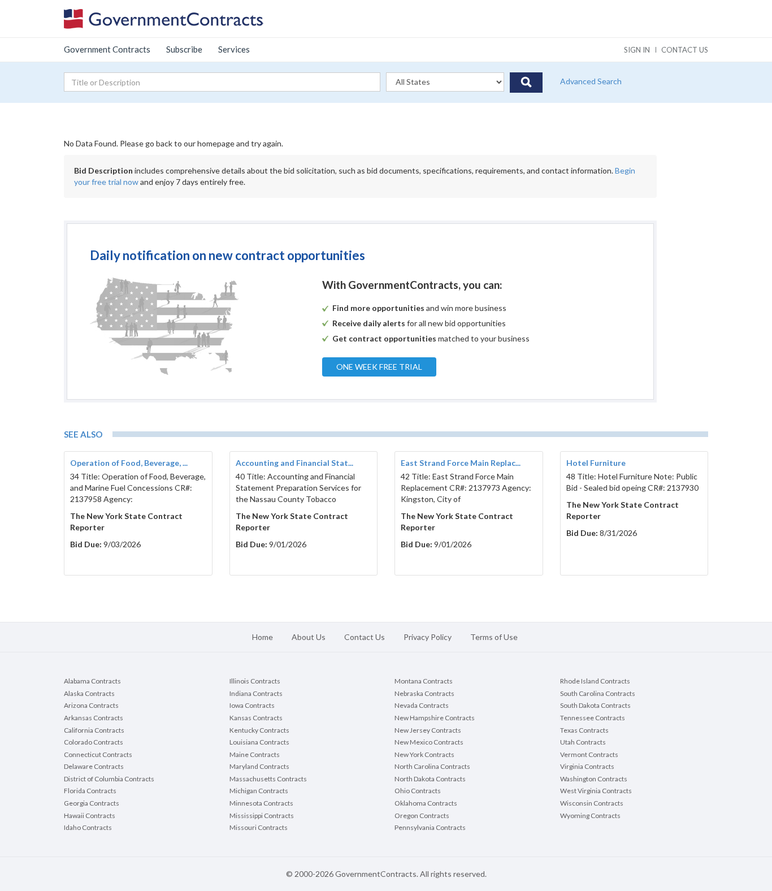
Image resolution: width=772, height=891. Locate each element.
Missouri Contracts (258, 827)
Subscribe (184, 49)
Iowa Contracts (252, 705)
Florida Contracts (90, 790)
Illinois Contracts (254, 681)
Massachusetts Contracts (268, 779)
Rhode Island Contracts (595, 681)
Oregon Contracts (421, 815)
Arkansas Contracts (93, 717)
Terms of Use (494, 637)
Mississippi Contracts (261, 815)
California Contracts (94, 730)
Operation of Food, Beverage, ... (129, 463)
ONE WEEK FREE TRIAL (379, 366)
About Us (309, 637)
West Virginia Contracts (596, 790)
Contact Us (364, 637)
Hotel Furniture (596, 463)
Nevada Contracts (421, 705)
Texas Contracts (584, 730)
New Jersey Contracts (427, 730)
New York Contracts (424, 754)
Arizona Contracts (91, 705)
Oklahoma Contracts (425, 803)
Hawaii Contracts (89, 815)
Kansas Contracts (256, 717)
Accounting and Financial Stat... (294, 463)
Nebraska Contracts (424, 693)
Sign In (637, 49)
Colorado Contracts (93, 742)
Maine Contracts (254, 754)
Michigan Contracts (258, 790)
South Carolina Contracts (597, 693)
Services (234, 49)
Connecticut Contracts (98, 754)
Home (262, 637)
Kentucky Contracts (259, 730)
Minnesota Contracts (261, 803)
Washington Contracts (593, 779)
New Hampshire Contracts (434, 717)
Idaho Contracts (88, 827)
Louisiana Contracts (259, 742)
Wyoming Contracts (590, 815)
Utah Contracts (583, 742)
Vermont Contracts (589, 754)
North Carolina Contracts (432, 766)
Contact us (684, 49)
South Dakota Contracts (595, 705)
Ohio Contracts (417, 790)
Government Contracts (107, 49)
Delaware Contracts (94, 766)
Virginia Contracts (587, 766)
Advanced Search (591, 81)
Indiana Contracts (256, 693)
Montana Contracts (423, 681)
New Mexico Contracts (428, 742)
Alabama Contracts (92, 681)
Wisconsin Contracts (591, 803)
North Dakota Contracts (430, 779)
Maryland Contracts (259, 766)
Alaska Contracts (89, 693)
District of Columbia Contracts (109, 779)
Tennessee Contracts (592, 717)
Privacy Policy (428, 637)
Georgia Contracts (91, 803)
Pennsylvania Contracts (430, 827)
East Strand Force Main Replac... (461, 463)
